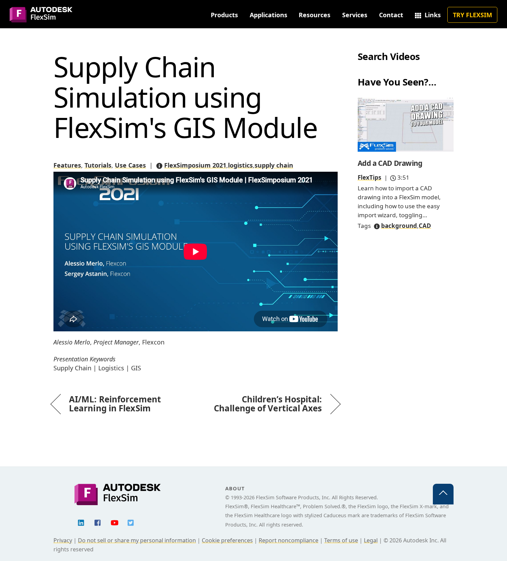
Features (67, 165)
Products (224, 15)
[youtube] (114, 522)
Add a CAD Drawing (390, 163)
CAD (425, 226)
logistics (240, 165)
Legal (371, 540)
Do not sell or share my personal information (137, 540)
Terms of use (341, 540)
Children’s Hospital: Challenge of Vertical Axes (263, 404)
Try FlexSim (472, 15)
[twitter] (131, 522)
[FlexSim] (41, 18)
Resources (314, 15)
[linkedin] (81, 522)
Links (432, 15)
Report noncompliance (288, 540)
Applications (268, 15)
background (399, 226)
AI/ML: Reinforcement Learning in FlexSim (115, 404)
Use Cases (130, 165)
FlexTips (369, 177)
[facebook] (98, 522)
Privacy (62, 540)
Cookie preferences (227, 540)
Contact (391, 15)
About (234, 488)
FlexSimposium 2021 (195, 165)
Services (354, 15)
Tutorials (97, 165)
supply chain (274, 165)
